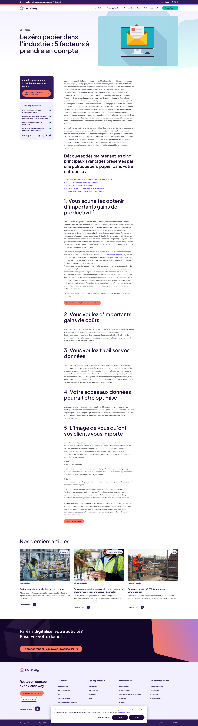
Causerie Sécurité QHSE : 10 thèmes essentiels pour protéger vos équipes (35, 117)
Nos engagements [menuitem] (156, 686)
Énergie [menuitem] (122, 702)
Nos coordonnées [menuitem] (64, 690)
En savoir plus (25, 605)
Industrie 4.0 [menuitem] (92, 686)
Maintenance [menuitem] (93, 690)
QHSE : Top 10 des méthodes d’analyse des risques (32, 111)
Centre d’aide (27, 699)
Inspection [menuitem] (92, 694)
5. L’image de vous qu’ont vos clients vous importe (84, 191)
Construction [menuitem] (123, 686)
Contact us (168, 8)
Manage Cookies (103, 717)
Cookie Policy (125, 712)
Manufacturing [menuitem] (124, 690)
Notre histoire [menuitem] (155, 694)
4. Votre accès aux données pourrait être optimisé (84, 188)
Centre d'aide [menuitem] (164, 2)
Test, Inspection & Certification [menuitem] (130, 694)
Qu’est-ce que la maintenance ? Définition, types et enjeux (33, 129)
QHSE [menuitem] (90, 698)
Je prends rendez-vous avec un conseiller (33, 93)
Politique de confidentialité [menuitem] (67, 702)
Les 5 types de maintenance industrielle (32, 123)
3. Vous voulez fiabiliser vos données (78, 185)
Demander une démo (30, 693)
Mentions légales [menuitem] (64, 698)
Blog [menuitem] (59, 694)
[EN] (177, 2)
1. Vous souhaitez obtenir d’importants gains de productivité (88, 179)
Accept (120, 717)
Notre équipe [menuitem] (154, 690)
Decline (136, 717)
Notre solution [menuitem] (63, 686)
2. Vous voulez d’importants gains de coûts (81, 182)
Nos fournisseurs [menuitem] (155, 698)
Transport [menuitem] (122, 698)
